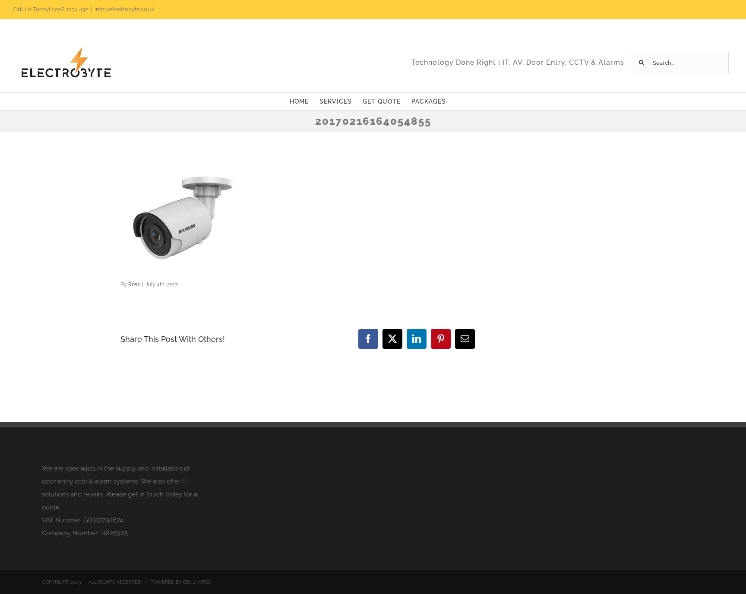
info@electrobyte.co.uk (125, 9)
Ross (134, 284)
